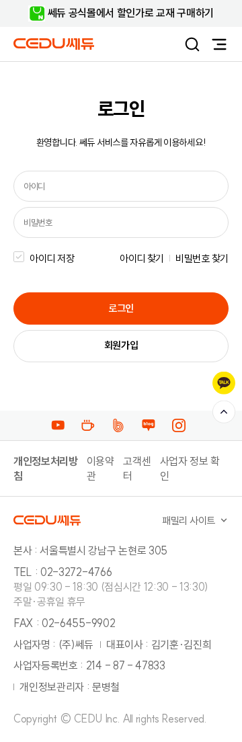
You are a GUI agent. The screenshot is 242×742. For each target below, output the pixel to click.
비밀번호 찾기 (202, 258)
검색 (192, 44)
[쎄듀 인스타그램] (182, 424)
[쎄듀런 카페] (91, 424)
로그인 (121, 308)
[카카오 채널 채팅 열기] (223, 383)
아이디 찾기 (142, 258)
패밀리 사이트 (188, 520)
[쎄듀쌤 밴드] (121, 424)
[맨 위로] (223, 412)
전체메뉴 (219, 44)
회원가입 (121, 345)
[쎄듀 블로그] (151, 424)
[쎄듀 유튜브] (61, 424)
